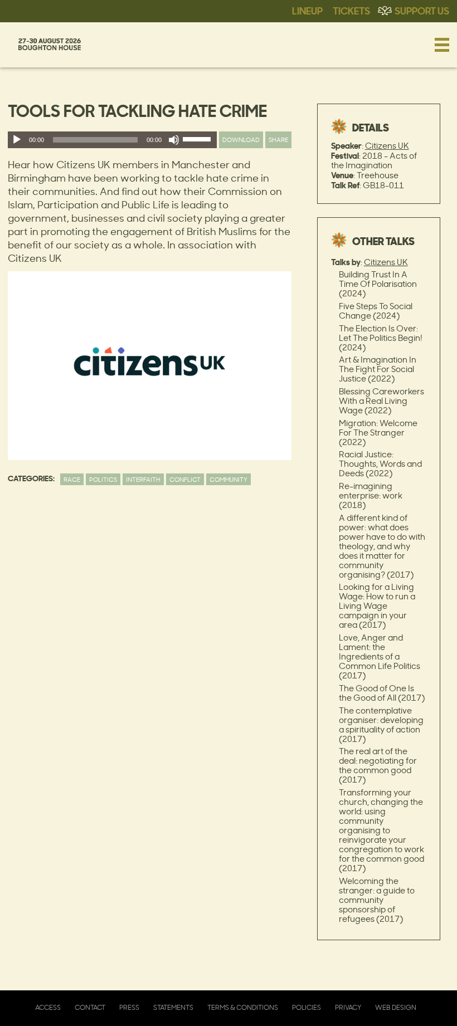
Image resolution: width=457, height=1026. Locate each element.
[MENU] (442, 44)
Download (241, 139)
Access (48, 1007)
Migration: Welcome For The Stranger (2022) (378, 432)
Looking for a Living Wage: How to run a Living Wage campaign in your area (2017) (377, 605)
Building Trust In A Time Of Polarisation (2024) (378, 284)
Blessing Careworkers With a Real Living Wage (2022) (381, 401)
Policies (306, 1007)
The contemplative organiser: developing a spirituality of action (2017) (381, 725)
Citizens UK (387, 146)
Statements (173, 1007)
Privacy (348, 1007)
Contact (90, 1007)
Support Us (422, 10)
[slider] (198, 141)
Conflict (185, 479)
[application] (112, 139)
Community (228, 479)
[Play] (16, 139)
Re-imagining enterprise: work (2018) (370, 495)
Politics (103, 479)
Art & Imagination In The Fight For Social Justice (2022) (377, 369)
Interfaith (143, 479)
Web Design (395, 1007)
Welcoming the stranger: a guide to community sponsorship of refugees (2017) (377, 900)
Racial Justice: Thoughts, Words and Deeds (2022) (380, 464)
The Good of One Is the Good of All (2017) (382, 692)
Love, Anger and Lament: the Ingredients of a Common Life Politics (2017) (379, 656)
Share (278, 139)
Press (129, 1007)
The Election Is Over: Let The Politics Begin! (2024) (380, 338)
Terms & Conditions (242, 1007)
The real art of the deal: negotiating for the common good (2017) (378, 765)
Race (72, 479)
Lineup (307, 10)
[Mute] (173, 139)
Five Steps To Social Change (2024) (375, 310)
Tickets (351, 10)
